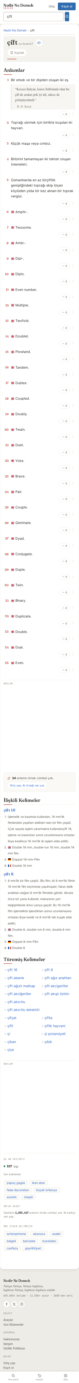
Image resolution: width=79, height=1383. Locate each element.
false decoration (18, 1190)
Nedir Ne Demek (15, 30)
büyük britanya (46, 1190)
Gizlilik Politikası (14, 1348)
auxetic (12, 1197)
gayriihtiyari (33, 1248)
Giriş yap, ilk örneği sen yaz (27, 785)
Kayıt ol (67, 6)
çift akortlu (16, 1002)
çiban (11, 1042)
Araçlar (8, 1320)
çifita (48, 1018)
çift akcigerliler (56, 986)
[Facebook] (6, 1304)
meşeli (28, 1197)
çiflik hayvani (54, 1026)
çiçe (10, 1050)
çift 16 (9, 810)
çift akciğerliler (19, 994)
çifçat (11, 1018)
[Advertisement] (39, 726)
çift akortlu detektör (23, 1010)
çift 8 (8, 874)
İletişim (8, 1344)
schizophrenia (16, 1234)
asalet (56, 1234)
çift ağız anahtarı (57, 978)
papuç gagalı (16, 1183)
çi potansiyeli (55, 1034)
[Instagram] (22, 1304)
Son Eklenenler (13, 1324)
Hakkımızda (11, 1339)
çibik (48, 1042)
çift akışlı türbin (56, 994)
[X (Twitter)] (14, 1304)
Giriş (52, 6)
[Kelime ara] (67, 16)
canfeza (12, 1248)
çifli (10, 1026)
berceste (29, 1241)
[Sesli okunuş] (39, 42)
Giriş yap (9, 1363)
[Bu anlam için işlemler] (72, 113)
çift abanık (15, 978)
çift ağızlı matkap (21, 986)
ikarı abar (38, 1183)
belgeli (11, 1241)
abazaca (39, 1234)
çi (8, 1034)
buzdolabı (49, 1241)
